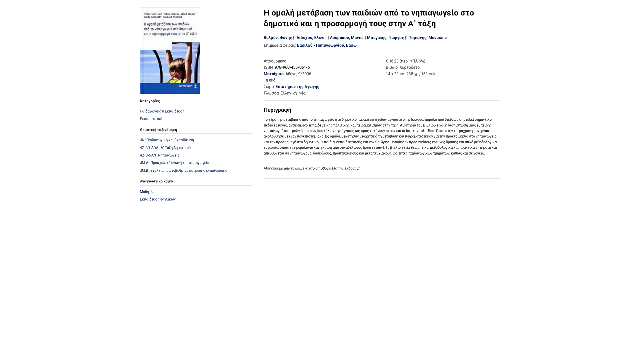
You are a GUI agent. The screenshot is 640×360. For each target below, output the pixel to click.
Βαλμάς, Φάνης (278, 37)
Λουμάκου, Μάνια (346, 37)
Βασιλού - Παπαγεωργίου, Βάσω (327, 45)
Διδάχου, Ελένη (311, 37)
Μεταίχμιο (274, 74)
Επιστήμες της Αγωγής (297, 86)
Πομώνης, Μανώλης (427, 37)
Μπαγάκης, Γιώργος (385, 37)
